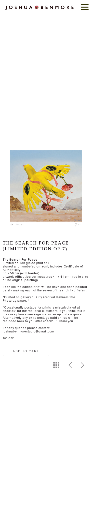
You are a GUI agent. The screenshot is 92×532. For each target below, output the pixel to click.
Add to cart (26, 351)
